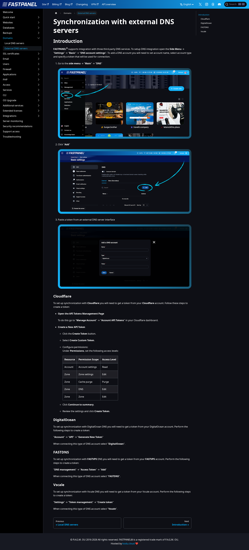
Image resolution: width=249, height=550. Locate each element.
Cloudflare (205, 19)
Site (44, 4)
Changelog (82, 4)
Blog (67, 4)
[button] (21, 17)
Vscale (203, 31)
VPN (93, 4)
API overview (109, 4)
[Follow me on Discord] (219, 4)
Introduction (203, 14)
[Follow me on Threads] (213, 4)
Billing (55, 4)
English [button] (187, 4)
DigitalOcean (206, 23)
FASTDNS (205, 27)
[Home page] (56, 13)
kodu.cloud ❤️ (130, 543)
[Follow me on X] (200, 4)
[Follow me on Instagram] (206, 4)
